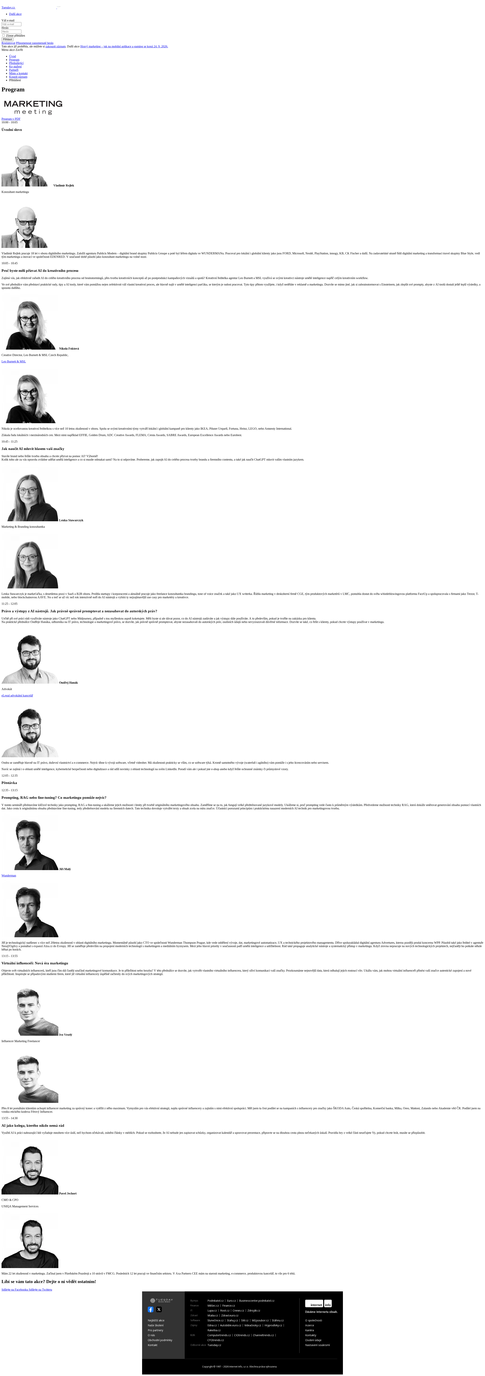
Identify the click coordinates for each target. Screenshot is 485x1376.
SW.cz (244, 1320)
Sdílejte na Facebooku (15, 1289)
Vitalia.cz (212, 1315)
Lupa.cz (212, 1310)
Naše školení (155, 1325)
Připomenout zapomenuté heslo (34, 43)
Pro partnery (155, 1330)
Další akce (15, 14)
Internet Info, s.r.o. (239, 1366)
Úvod (12, 56)
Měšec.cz (213, 1305)
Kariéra (309, 1330)
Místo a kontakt (18, 73)
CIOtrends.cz (242, 1335)
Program (14, 59)
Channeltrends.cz (263, 1335)
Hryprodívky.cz (273, 1325)
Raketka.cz (214, 1330)
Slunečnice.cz (215, 1320)
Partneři (13, 70)
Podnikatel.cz (215, 1300)
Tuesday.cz (214, 1345)
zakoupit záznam (55, 46)
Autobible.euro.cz (230, 1325)
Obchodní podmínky (160, 1340)
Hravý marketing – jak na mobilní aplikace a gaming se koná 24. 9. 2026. (124, 46)
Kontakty (310, 1335)
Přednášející (16, 63)
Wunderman (9, 875)
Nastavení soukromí (317, 1345)
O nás (151, 1335)
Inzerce (309, 1325)
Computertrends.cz (219, 1335)
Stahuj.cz (232, 1320)
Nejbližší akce (156, 1320)
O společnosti (313, 1320)
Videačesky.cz (252, 1325)
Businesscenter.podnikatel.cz (256, 1300)
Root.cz (224, 1310)
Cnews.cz (238, 1310)
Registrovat (8, 43)
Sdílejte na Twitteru (40, 1289)
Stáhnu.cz (278, 1320)
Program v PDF (11, 118)
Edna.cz (212, 1325)
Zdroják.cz (253, 1310)
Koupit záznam (18, 76)
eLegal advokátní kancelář (17, 695)
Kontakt (152, 1345)
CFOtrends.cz (215, 1340)
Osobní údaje (313, 1340)
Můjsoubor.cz (260, 1320)
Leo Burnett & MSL (14, 361)
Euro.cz (231, 1300)
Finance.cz (228, 1305)
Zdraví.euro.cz (229, 1315)
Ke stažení (15, 66)
